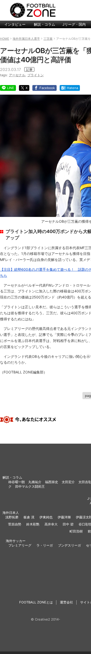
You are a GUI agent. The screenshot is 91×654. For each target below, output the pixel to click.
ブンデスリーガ (69, 545)
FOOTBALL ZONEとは (36, 602)
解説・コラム (44, 24)
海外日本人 (11, 513)
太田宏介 (68, 482)
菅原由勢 (14, 524)
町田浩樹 (76, 531)
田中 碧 (68, 524)
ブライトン (35, 75)
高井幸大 (51, 524)
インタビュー (15, 24)
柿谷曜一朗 (16, 482)
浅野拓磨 (11, 517)
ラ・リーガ (44, 545)
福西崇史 (51, 482)
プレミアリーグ (19, 545)
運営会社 (66, 602)
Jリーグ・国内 (74, 24)
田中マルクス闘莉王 (30, 486)
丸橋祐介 (34, 482)
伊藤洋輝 (64, 517)
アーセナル (17, 75)
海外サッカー (16, 541)
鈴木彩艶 (32, 524)
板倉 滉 (29, 517)
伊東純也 (46, 517)
